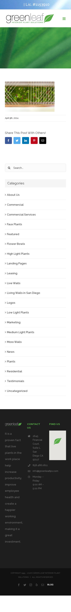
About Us (13, 194)
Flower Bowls (16, 243)
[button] (57, 441)
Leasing (12, 273)
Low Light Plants (18, 312)
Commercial (15, 204)
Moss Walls (14, 342)
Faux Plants (14, 224)
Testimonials (15, 381)
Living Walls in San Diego (23, 292)
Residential (14, 371)
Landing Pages (17, 263)
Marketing (13, 322)
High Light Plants (18, 253)
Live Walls (13, 283)
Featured (13, 234)
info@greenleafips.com (38, 471)
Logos (11, 302)
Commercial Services (21, 214)
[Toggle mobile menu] (64, 18)
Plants (11, 361)
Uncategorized (17, 391)
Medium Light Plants (20, 332)
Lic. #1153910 (37, 4)
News (10, 351)
